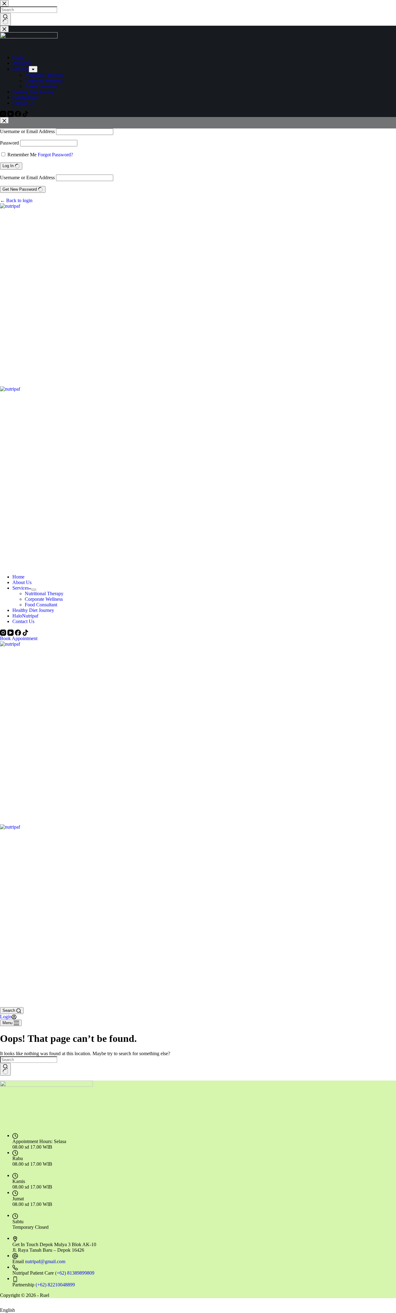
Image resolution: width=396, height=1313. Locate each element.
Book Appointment (18, 638)
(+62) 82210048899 (55, 1284)
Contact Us (23, 621)
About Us (22, 582)
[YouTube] (11, 632)
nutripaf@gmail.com (45, 1261)
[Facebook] (18, 632)
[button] (198, 1308)
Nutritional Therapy (44, 593)
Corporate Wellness (44, 599)
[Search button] (5, 1069)
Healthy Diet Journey (33, 610)
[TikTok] (25, 632)
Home (18, 576)
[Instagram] (3, 632)
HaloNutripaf (25, 615)
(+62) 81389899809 (74, 1273)
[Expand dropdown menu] (33, 590)
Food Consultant (41, 604)
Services (20, 588)
